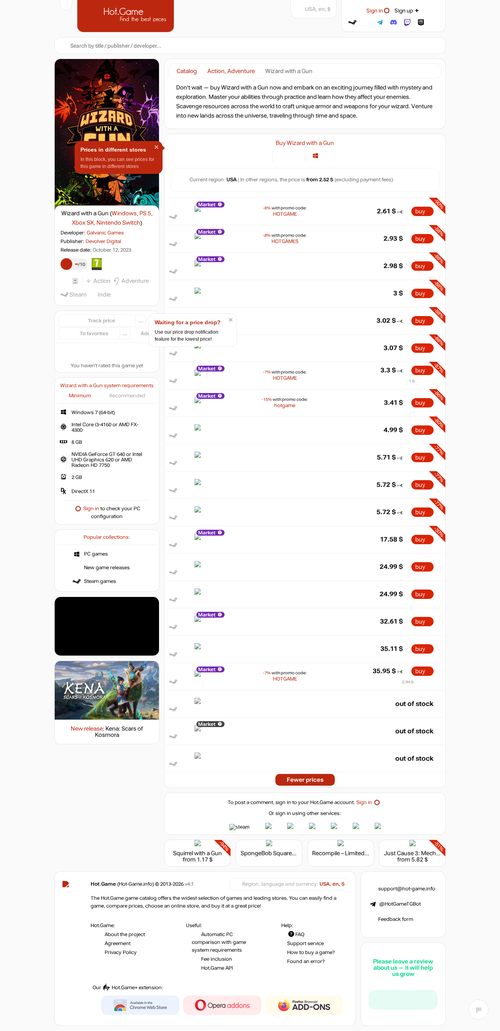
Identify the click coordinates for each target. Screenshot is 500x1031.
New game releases (107, 567)
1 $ (412, 381)
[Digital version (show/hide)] (283, 156)
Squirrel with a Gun (197, 853)
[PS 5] (325, 156)
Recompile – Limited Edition (348, 853)
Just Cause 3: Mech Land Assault (427, 853)
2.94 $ (408, 682)
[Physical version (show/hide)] (294, 156)
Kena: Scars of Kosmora (119, 731)
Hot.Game (127, 15)
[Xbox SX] (335, 156)
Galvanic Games (105, 233)
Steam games (100, 581)
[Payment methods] (262, 156)
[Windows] (315, 156)
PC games (96, 554)
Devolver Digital (103, 241)
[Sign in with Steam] (352, 22)
